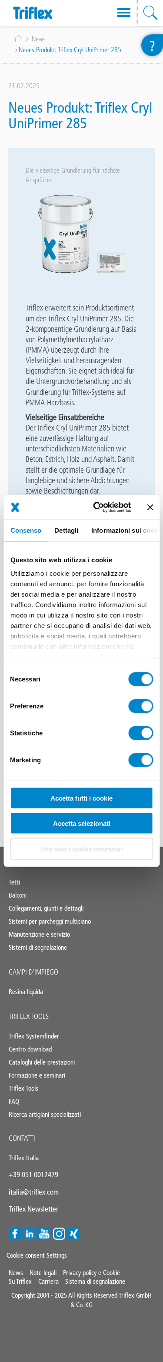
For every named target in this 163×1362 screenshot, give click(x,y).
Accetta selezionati (81, 823)
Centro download (30, 1049)
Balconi (18, 895)
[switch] (140, 706)
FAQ (14, 1101)
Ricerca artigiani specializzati (45, 1114)
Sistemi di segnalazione (38, 947)
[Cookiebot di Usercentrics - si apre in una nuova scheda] (97, 507)
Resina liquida (26, 992)
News (39, 39)
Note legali (43, 1273)
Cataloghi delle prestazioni (42, 1062)
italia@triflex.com (34, 1192)
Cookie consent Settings (37, 1255)
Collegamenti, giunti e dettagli (46, 908)
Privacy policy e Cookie (91, 1273)
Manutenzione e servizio (39, 934)
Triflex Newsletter (33, 1209)
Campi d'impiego (33, 972)
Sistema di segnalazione (95, 1281)
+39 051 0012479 (33, 1174)
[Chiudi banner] (150, 507)
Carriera (48, 1281)
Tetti (14, 882)
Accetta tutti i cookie (81, 797)
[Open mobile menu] (123, 13)
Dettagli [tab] (66, 530)
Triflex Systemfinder (34, 1036)
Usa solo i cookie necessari (81, 848)
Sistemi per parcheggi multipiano (50, 921)
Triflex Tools (29, 1016)
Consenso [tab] (25, 530)
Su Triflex (20, 1281)
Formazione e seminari (37, 1075)
